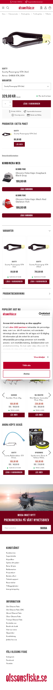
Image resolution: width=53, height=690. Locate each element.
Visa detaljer (39, 357)
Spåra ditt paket (12, 563)
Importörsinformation (10, 155)
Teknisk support (12, 579)
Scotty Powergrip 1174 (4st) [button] (14, 86)
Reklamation (11, 569)
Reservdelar (11, 583)
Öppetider (10, 633)
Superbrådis (11, 556)
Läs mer (19, 144)
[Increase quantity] (10, 102)
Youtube (9, 663)
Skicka (43, 528)
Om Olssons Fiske (13, 606)
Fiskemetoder (13, 14)
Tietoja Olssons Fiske (14, 620)
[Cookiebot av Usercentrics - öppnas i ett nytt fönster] (39, 314)
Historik (18, 97)
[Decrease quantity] (10, 105)
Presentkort (10, 573)
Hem (3, 14)
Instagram (10, 657)
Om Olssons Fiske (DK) (15, 610)
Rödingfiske (25, 14)
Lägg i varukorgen (31, 103)
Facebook (10, 660)
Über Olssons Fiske (13, 616)
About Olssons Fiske (14, 613)
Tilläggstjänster (12, 586)
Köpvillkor (10, 559)
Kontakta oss (11, 623)
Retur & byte (11, 566)
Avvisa (26, 374)
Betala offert (11, 576)
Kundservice (11, 553)
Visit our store (11, 630)
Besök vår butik (12, 626)
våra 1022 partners (18, 327)
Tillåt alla (26, 365)
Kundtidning (11, 636)
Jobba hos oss (11, 640)
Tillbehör (48, 14)
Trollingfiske (37, 14)
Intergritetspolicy (12, 589)
